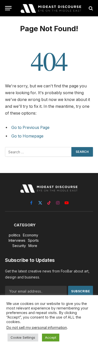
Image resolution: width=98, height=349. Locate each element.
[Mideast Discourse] (50, 8)
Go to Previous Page (30, 127)
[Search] (90, 8)
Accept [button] (50, 337)
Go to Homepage (27, 136)
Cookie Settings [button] (23, 337)
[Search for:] (38, 152)
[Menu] (8, 8)
